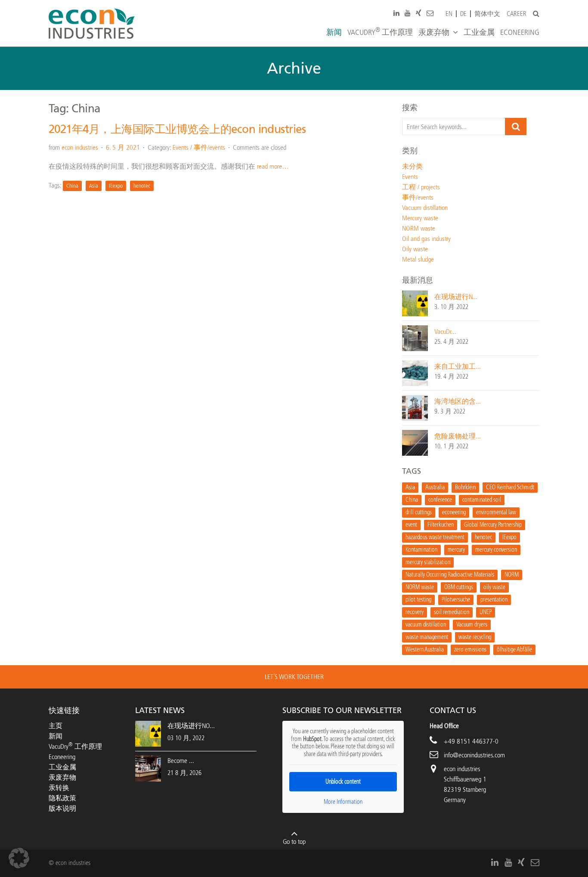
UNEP (486, 612)
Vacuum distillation (425, 208)
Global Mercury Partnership (493, 524)
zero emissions (470, 649)
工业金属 (62, 767)
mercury (456, 549)
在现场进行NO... (191, 726)
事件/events (209, 147)
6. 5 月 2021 (123, 147)
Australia (435, 487)
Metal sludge (418, 259)
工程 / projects (421, 187)
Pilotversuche (456, 599)
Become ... (180, 761)
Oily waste (415, 249)
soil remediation (451, 612)
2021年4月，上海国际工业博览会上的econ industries (177, 129)
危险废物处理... (457, 436)
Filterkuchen (440, 524)
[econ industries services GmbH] (92, 24)
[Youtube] (408, 12)
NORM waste (418, 228)
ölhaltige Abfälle (514, 649)
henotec (141, 185)
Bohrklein (465, 487)
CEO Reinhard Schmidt (510, 487)
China (72, 185)
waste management (426, 637)
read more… (273, 166)
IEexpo (116, 185)
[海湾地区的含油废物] (415, 407)
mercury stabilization (427, 562)
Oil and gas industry (426, 239)
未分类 (412, 166)
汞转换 (59, 788)
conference (440, 499)
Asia (93, 185)
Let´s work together (294, 677)
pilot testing (418, 599)
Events (181, 147)
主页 (55, 726)
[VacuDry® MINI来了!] (415, 338)
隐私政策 (62, 798)
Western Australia (424, 649)
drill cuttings (418, 512)
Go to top (294, 841)
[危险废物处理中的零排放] (415, 442)
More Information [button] (343, 802)
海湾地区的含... (457, 401)
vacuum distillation (425, 624)
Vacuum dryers (471, 624)
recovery (414, 612)
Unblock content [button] (343, 781)
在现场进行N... (455, 297)
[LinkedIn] (396, 12)
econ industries (80, 147)
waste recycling (474, 637)
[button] (19, 858)
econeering (454, 512)
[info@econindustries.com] (430, 12)
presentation (494, 599)
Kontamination (421, 549)
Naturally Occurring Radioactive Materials (449, 574)
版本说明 (62, 808)
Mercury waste (420, 218)
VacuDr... (445, 331)
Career (516, 14)
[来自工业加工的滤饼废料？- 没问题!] (415, 372)
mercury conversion (496, 549)
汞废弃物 (62, 777)
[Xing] (418, 12)
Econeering (62, 757)
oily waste (494, 587)
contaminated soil (481, 499)
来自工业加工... (457, 366)
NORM (511, 574)
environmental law (496, 512)
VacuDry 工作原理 (75, 746)
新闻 (55, 736)
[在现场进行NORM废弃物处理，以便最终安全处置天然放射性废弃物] (415, 303)
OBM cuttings (458, 587)
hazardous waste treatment (434, 537)
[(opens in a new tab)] (148, 768)
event (411, 524)
